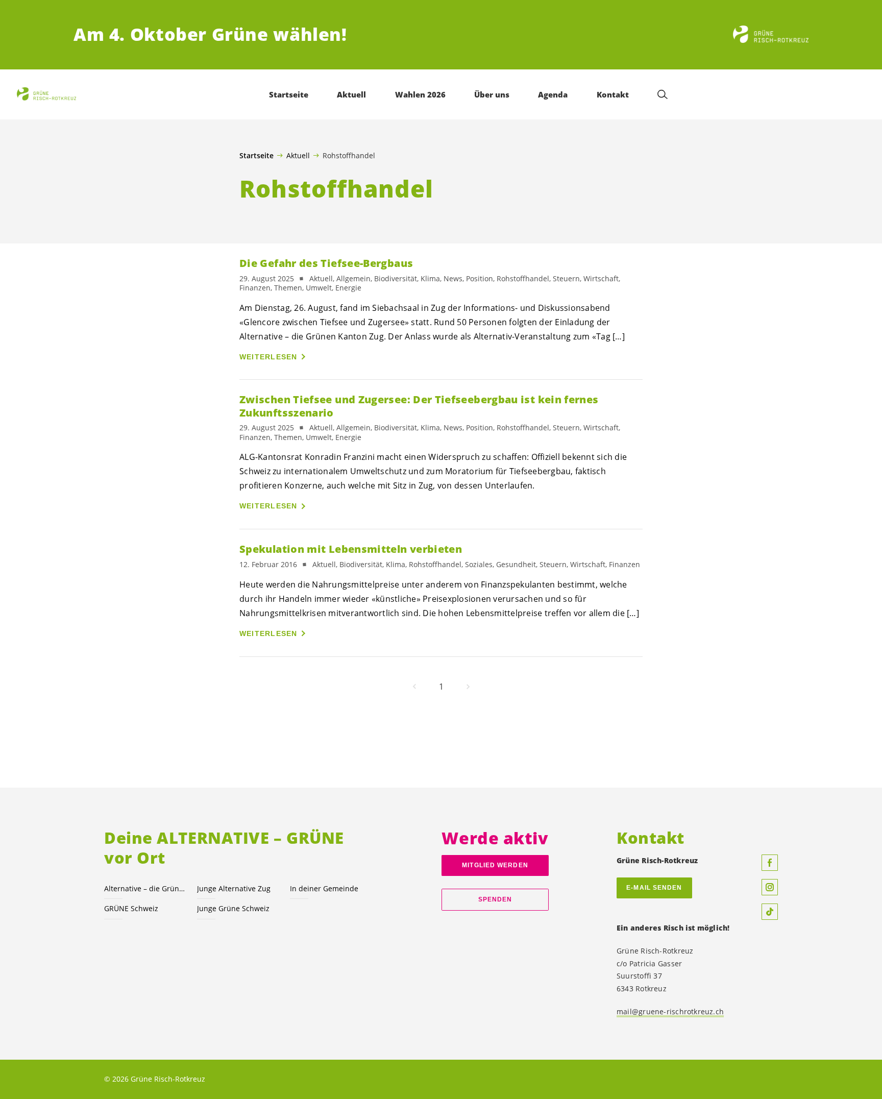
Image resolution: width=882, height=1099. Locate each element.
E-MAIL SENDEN (654, 887)
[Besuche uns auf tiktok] (770, 911)
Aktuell (298, 155)
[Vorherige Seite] (414, 686)
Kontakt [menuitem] (613, 94)
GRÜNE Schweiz (131, 908)
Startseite (256, 155)
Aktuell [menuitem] (351, 94)
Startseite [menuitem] (288, 94)
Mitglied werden (495, 865)
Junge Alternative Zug (234, 888)
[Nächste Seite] (468, 686)
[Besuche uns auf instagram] (770, 887)
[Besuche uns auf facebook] (770, 862)
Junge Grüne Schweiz (233, 908)
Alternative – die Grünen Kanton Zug (144, 888)
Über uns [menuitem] (491, 94)
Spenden (495, 899)
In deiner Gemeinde (324, 888)
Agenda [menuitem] (553, 94)
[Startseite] (770, 34)
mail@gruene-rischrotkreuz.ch (670, 1011)
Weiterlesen (268, 357)
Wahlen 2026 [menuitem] (420, 94)
